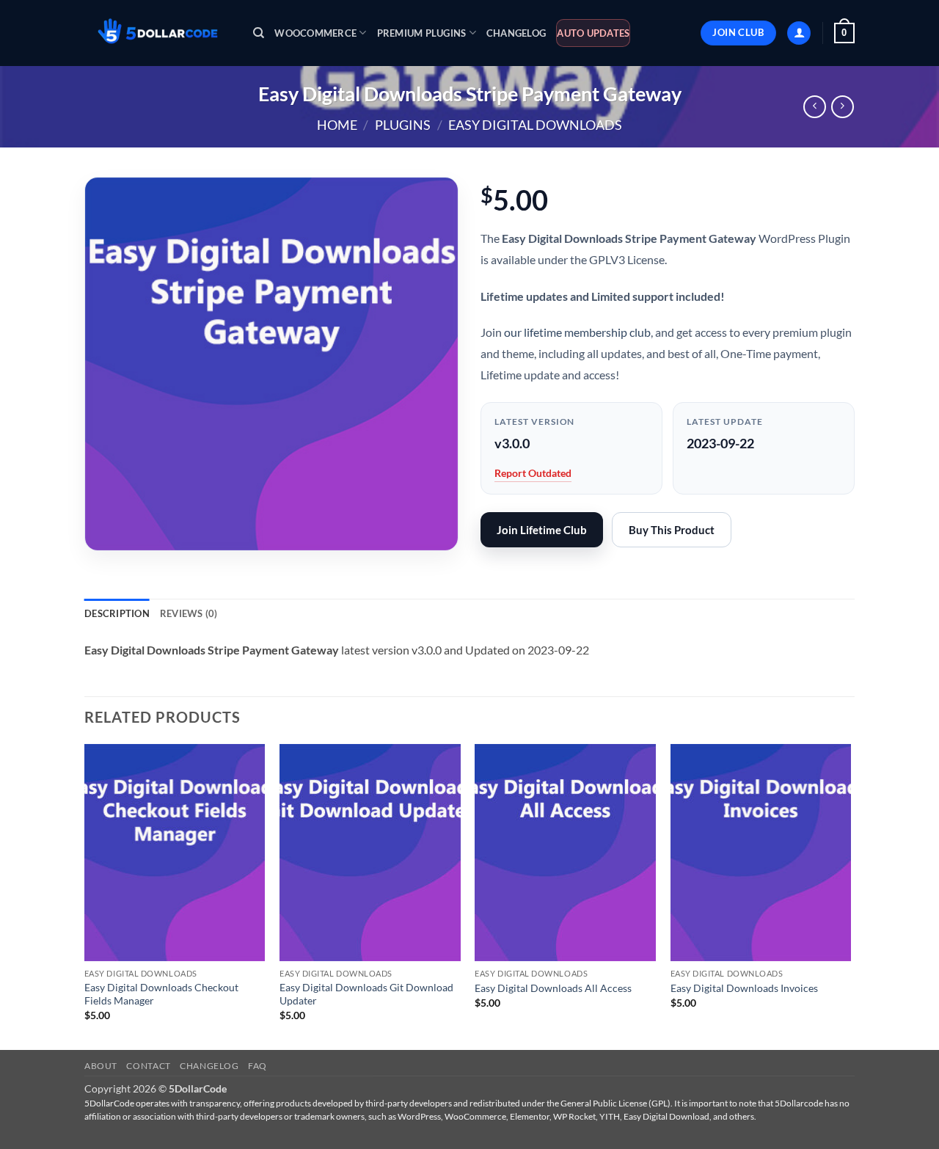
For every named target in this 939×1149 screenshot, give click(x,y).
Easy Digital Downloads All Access (553, 988)
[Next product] (814, 106)
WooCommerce (315, 33)
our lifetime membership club (577, 332)
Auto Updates (593, 33)
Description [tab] (117, 613)
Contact (148, 1065)
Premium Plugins (422, 33)
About (100, 1065)
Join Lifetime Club (542, 529)
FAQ (257, 1065)
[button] (799, 33)
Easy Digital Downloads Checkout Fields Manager (161, 994)
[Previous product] (842, 106)
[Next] (850, 895)
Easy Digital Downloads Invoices (744, 988)
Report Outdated (532, 473)
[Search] (258, 33)
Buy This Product (672, 529)
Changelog (516, 33)
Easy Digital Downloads (535, 125)
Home (337, 125)
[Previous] (85, 895)
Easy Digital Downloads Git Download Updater (366, 994)
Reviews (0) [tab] (189, 613)
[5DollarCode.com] (157, 33)
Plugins (403, 125)
